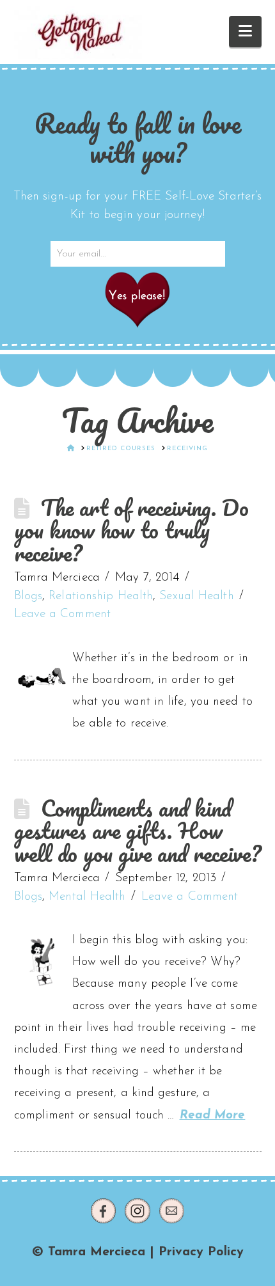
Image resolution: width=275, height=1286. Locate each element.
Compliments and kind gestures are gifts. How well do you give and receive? (138, 831)
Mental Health (87, 897)
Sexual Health (196, 596)
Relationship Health (101, 596)
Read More (213, 1116)
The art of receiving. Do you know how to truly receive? (131, 530)
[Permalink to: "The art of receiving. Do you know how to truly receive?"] (42, 680)
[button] (245, 31)
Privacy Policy (201, 1252)
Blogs (28, 596)
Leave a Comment (62, 614)
